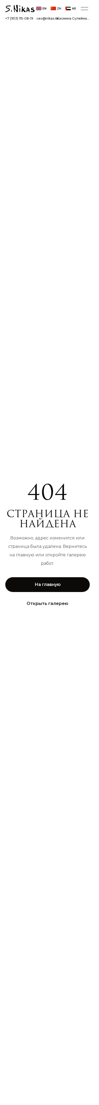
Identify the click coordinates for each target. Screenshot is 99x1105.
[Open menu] (84, 8)
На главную (48, 584)
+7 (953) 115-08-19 (19, 18)
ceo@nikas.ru (47, 18)
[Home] (20, 8)
